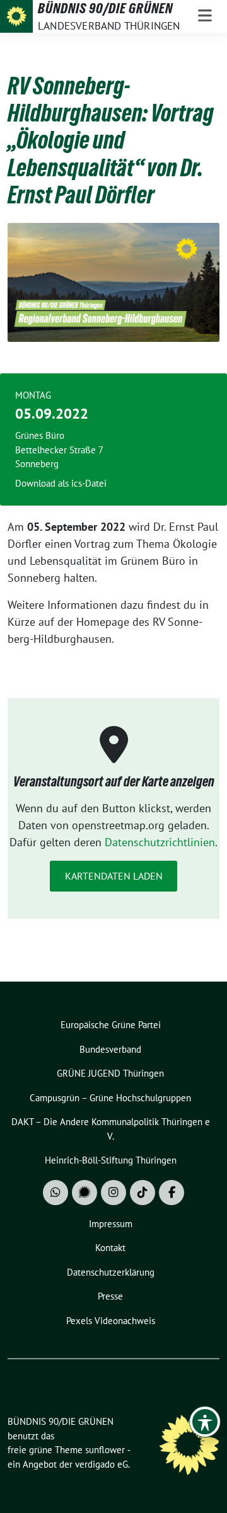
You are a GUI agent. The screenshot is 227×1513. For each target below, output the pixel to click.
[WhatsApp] (55, 1192)
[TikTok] (142, 1192)
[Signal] (84, 1192)
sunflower (105, 1450)
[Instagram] (113, 1192)
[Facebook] (171, 1192)
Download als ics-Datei (61, 483)
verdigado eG (101, 1464)
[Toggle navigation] (204, 16)
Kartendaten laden (114, 876)
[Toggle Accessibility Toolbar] (205, 1422)
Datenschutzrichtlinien (160, 842)
